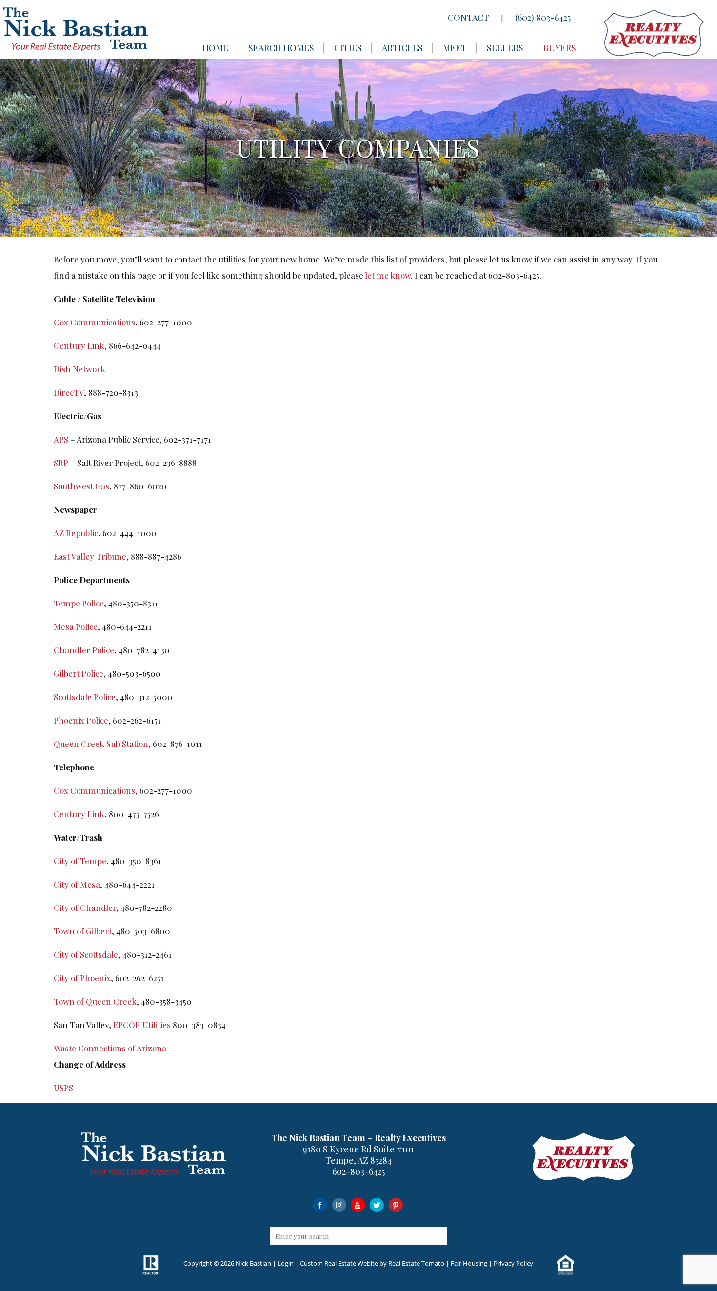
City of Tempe (80, 860)
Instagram (338, 1204)
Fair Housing (469, 1263)
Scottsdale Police (85, 696)
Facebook (319, 1204)
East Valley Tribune (90, 556)
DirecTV (69, 392)
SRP (61, 462)
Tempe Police (79, 603)
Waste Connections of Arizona (110, 1048)
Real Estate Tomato (416, 1263)
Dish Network (79, 368)
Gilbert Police (78, 673)
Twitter (376, 1204)
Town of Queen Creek (95, 1001)
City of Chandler (85, 907)
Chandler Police (84, 650)
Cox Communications (94, 322)
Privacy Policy (513, 1263)
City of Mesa (77, 884)
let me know (388, 275)
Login (286, 1263)
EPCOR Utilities (142, 1024)
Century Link (79, 345)
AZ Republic (76, 532)
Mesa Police (76, 626)
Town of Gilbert (83, 931)
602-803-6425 (358, 1171)
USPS (63, 1087)
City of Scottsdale (86, 954)
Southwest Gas (81, 486)
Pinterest (395, 1204)
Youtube (357, 1204)
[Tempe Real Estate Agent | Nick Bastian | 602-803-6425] (75, 29)
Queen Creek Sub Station (101, 743)
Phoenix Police (81, 720)
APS (61, 439)
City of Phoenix (82, 977)
